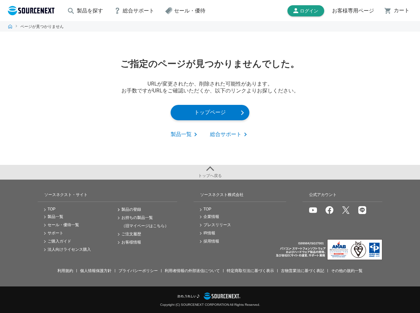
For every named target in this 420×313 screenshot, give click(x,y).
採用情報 (211, 241)
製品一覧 (181, 134)
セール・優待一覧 (63, 225)
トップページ (210, 112)
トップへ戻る (210, 175)
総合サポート (226, 134)
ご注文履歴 (131, 234)
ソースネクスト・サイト (66, 194)
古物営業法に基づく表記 (302, 270)
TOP (10, 26)
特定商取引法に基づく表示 (250, 270)
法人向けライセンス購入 (69, 249)
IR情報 (209, 233)
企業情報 (211, 216)
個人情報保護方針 (96, 270)
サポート (55, 233)
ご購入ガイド (59, 241)
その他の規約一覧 (347, 270)
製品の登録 (131, 209)
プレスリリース (217, 225)
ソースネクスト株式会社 (221, 194)
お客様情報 (131, 242)
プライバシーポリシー (138, 270)
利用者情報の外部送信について (192, 270)
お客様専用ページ (353, 11)
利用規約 (65, 270)
